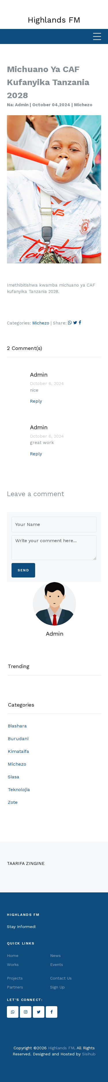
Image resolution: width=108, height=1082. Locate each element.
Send (23, 570)
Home (12, 955)
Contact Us (61, 978)
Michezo (40, 323)
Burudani (18, 738)
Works (13, 964)
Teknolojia (19, 789)
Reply (36, 401)
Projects (15, 978)
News (55, 955)
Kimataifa (18, 751)
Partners (15, 987)
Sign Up (57, 987)
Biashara (17, 726)
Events (56, 964)
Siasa (13, 777)
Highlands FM (61, 1048)
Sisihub (89, 1054)
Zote (13, 802)
